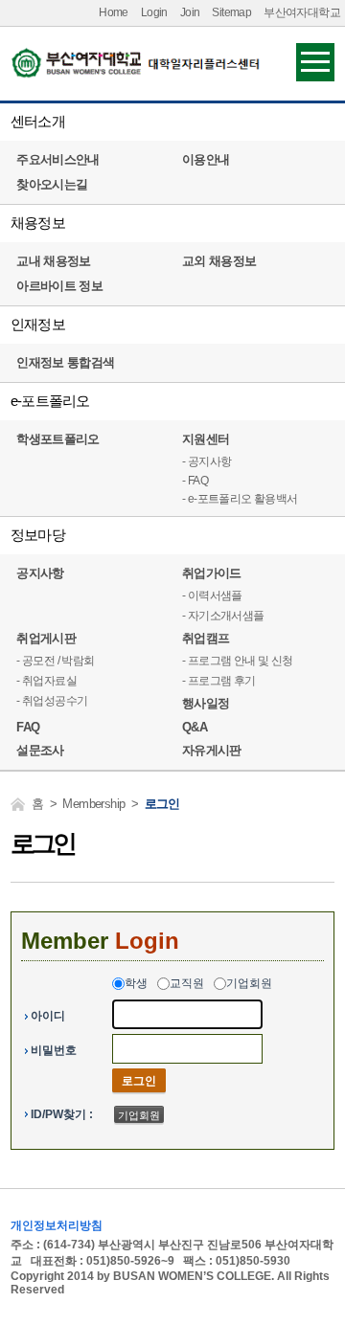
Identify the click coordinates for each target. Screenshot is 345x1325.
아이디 (48, 1015)
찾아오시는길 (51, 184)
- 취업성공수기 (51, 700)
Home (113, 12)
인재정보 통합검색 (65, 362)
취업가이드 (212, 573)
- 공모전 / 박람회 (55, 660)
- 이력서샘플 (212, 595)
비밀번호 (54, 1050)
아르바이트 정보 (59, 286)
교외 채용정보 (219, 261)
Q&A (194, 727)
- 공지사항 (206, 461)
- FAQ (195, 480)
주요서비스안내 (57, 159)
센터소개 (38, 121)
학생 (136, 983)
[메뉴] (315, 61)
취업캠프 (205, 638)
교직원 (187, 983)
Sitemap (231, 12)
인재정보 (38, 324)
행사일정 (205, 703)
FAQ (27, 727)
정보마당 (38, 535)
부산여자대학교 (302, 12)
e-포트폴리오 (50, 401)
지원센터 (205, 439)
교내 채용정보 (53, 261)
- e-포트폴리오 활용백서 (240, 498)
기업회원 (249, 983)
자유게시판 (212, 750)
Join (190, 12)
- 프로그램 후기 (219, 680)
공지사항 (39, 573)
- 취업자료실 (46, 680)
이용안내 (205, 159)
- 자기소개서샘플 (223, 615)
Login (154, 12)
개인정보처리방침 (57, 1225)
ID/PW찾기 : (62, 1114)
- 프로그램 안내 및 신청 (237, 660)
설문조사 (39, 750)
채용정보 (38, 222)
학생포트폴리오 (57, 439)
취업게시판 (46, 638)
